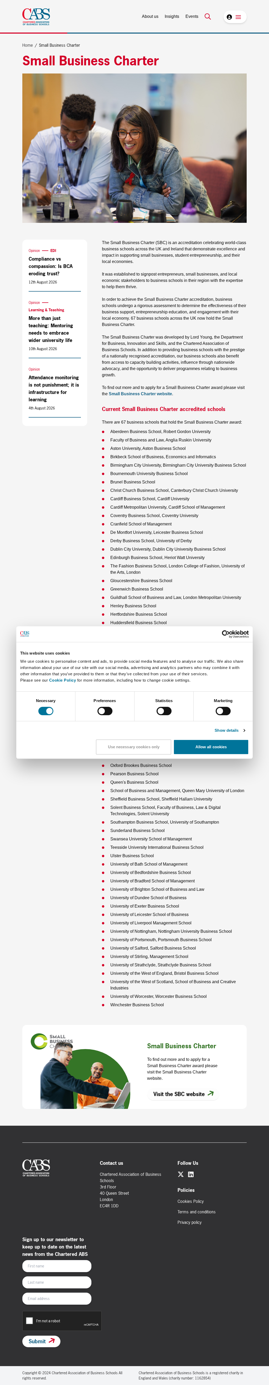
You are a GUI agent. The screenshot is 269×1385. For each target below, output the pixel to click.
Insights (172, 16)
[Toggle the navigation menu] (238, 17)
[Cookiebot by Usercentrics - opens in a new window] (226, 634)
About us (150, 16)
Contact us (111, 1163)
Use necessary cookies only (134, 747)
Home (27, 45)
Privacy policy (189, 1222)
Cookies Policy (191, 1201)
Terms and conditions (197, 1212)
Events (191, 16)
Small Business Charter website (140, 394)
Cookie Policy (62, 680)
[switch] (104, 711)
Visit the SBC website (179, 1094)
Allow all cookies (211, 747)
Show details (227, 730)
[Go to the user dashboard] (229, 17)
